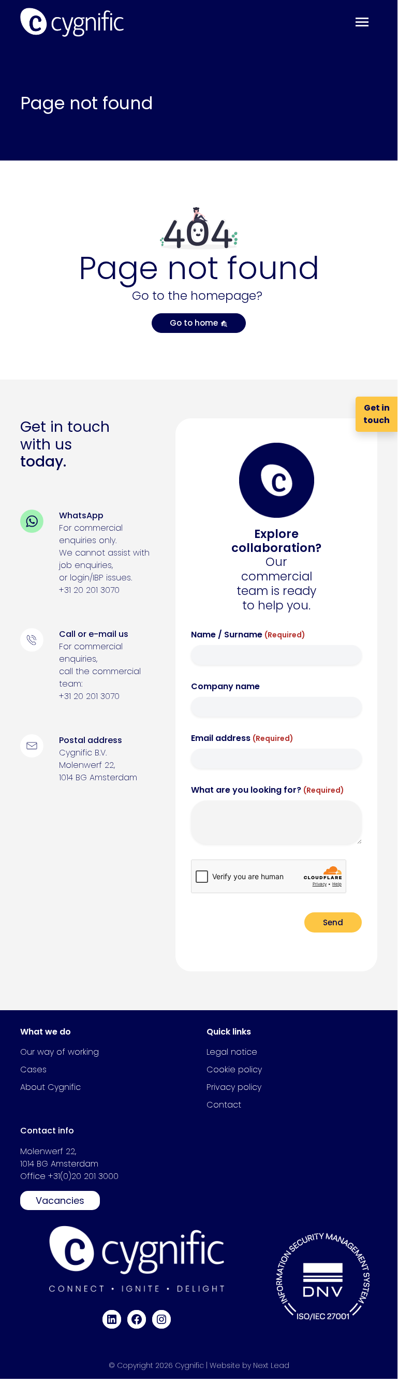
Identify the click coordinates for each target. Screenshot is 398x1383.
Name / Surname (248, 634)
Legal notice (232, 1052)
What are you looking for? (267, 790)
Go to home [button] (195, 322)
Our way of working (59, 1052)
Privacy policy (234, 1087)
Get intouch (376, 414)
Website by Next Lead (249, 1365)
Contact (224, 1105)
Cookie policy (234, 1069)
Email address (242, 738)
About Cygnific (50, 1087)
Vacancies (60, 1200)
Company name (225, 686)
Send (333, 922)
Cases (33, 1069)
